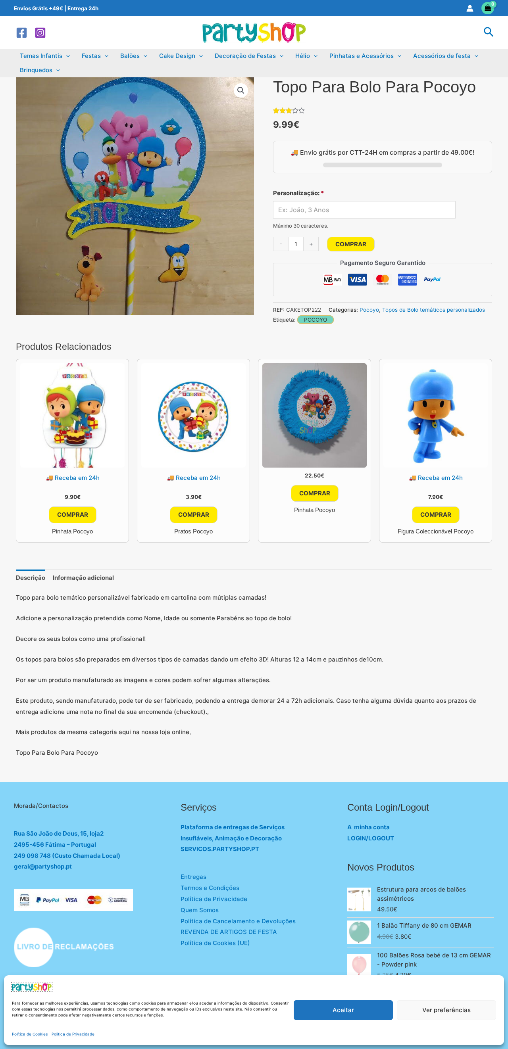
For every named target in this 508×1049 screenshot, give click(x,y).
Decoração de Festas (245, 55)
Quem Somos (200, 910)
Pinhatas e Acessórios (361, 55)
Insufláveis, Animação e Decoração (231, 838)
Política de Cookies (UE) (215, 943)
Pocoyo (369, 310)
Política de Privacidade (73, 1034)
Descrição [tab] (30, 577)
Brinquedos (36, 70)
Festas (91, 55)
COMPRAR (350, 244)
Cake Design (177, 55)
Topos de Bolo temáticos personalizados (433, 310)
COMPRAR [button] (72, 514)
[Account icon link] (469, 8)
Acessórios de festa (442, 55)
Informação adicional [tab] (83, 577)
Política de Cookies (30, 1034)
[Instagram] (40, 32)
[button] (488, 32)
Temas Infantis (41, 55)
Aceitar (343, 1010)
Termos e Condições (210, 888)
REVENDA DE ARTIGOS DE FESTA (229, 932)
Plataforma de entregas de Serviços (233, 827)
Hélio (302, 55)
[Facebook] (21, 32)
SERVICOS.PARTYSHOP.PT (220, 849)
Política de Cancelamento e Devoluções (238, 921)
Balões (130, 55)
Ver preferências (446, 1010)
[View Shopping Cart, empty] (488, 8)
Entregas (193, 876)
